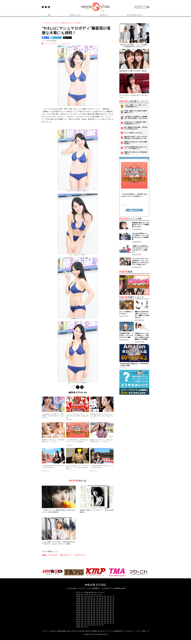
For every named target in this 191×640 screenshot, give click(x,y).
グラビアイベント (54, 43)
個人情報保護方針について (119, 631)
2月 (98, 594)
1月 (101, 594)
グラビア (44, 41)
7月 (84, 594)
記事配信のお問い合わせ (98, 631)
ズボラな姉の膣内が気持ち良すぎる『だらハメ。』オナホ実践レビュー (135, 147)
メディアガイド (108, 631)
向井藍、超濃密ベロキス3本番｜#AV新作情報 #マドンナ (135, 111)
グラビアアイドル (65, 43)
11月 (85, 596)
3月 (95, 594)
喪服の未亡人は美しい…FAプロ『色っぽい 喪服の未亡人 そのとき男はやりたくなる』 (135, 137)
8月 (82, 594)
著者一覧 (54, 631)
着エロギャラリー (66, 555)
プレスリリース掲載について (142, 631)
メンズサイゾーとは (47, 631)
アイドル (46, 43)
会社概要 (59, 631)
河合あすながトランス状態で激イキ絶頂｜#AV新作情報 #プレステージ (135, 122)
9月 (92, 596)
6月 (87, 594)
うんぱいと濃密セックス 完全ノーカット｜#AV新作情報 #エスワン (135, 105)
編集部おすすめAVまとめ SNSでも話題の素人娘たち (136, 142)
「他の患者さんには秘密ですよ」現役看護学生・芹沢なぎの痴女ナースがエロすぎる (135, 117)
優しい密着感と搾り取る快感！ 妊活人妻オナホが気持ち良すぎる (135, 128)
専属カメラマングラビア (50, 555)
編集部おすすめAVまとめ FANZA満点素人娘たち (135, 152)
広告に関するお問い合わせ (85, 631)
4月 (93, 594)
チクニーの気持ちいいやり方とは (133, 132)
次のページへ (82, 387)
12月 (82, 596)
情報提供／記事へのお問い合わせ (70, 631)
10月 (88, 596)
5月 (90, 594)
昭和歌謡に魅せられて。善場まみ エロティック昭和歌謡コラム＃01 (140, 224)
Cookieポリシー (130, 631)
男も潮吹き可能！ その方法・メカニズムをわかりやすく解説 (126, 335)
